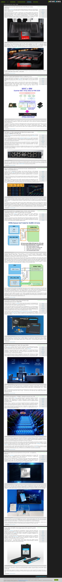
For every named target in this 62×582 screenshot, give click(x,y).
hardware (43, 9)
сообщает (13, 172)
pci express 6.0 (43, 308)
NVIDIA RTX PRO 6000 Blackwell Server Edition (25, 311)
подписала (5, 444)
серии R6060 (29, 348)
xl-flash (43, 540)
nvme (43, 216)
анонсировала (11, 9)
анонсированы (34, 135)
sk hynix (43, 400)
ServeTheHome (39, 443)
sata (42, 14)
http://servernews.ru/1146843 (12, 297)
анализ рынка (43, 176)
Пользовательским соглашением (23, 580)
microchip (43, 215)
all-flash (43, 303)
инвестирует (36, 446)
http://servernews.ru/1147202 (12, 73)
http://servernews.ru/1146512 (12, 449)
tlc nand (43, 84)
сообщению (18, 303)
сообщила (15, 213)
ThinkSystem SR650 (21, 163)
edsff (43, 304)
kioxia (43, 533)
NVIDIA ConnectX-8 (14, 312)
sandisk (43, 13)
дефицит (43, 177)
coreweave (43, 398)
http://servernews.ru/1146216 (12, 573)
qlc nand (43, 142)
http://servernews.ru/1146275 (12, 524)
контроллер (43, 461)
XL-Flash (15, 532)
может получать (15, 536)
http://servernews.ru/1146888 (12, 165)
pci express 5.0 (43, 141)
